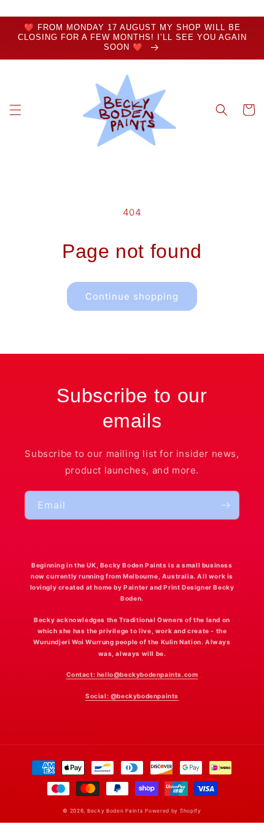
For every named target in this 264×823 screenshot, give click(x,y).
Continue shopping (132, 296)
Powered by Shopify (173, 811)
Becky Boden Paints (115, 811)
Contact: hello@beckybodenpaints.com (132, 674)
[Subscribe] (225, 505)
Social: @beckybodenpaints (132, 696)
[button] (15, 109)
